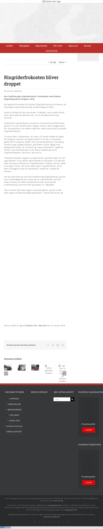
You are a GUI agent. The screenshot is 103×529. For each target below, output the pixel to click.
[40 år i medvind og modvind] (43, 481)
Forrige (53, 62)
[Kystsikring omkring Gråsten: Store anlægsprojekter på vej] (35, 454)
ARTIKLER (14, 398)
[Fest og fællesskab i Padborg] (43, 429)
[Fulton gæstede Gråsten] (43, 411)
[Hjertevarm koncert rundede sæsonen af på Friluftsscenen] (35, 429)
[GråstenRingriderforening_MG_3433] (35, 239)
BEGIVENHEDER (14, 409)
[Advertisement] (51, 23)
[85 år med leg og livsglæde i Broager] (43, 420)
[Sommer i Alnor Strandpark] (35, 461)
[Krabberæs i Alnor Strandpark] (43, 463)
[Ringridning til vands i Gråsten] (43, 435)
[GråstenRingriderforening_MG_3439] (35, 197)
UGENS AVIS (14, 420)
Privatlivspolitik (88, 424)
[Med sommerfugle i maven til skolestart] (43, 454)
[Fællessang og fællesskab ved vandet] (35, 411)
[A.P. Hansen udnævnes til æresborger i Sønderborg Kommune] (43, 402)
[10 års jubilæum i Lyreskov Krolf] (35, 445)
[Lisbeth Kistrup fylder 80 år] (35, 473)
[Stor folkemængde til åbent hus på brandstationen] (35, 481)
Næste (62, 62)
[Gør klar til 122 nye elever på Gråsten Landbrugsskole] (35, 418)
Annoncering (58, 501)
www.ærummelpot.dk (51, 517)
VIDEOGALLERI (14, 404)
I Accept (88, 430)
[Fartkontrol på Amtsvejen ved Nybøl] (35, 400)
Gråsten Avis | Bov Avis (36, 325)
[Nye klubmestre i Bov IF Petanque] (35, 435)
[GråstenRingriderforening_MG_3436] (35, 281)
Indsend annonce (14, 426)
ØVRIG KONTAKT (14, 431)
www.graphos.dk (54, 505)
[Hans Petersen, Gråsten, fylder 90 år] (43, 473)
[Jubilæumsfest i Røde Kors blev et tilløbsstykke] (43, 442)
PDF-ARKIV (14, 415)
